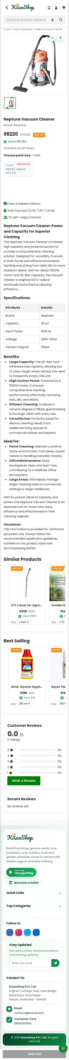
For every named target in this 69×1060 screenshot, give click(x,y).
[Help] (63, 1048)
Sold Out (34, 1054)
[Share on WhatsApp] (52, 38)
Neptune (20, 125)
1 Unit (22, 621)
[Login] (56, 7)
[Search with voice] (52, 20)
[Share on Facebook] (60, 38)
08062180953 (22, 1023)
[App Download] (49, 7)
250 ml (23, 703)
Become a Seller (26, 883)
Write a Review (24, 781)
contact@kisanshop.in (29, 1013)
